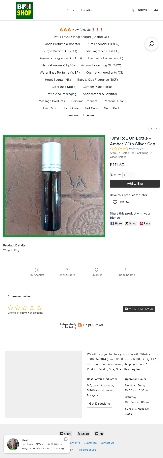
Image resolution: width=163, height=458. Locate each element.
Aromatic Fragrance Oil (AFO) (61, 58)
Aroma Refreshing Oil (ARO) (101, 65)
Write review (136, 149)
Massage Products (52, 101)
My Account (37, 274)
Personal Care (114, 101)
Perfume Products (84, 101)
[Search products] (151, 44)
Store (71, 10)
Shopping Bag (126, 274)
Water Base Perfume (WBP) (60, 72)
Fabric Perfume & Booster (62, 44)
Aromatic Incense (81, 115)
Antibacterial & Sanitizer (100, 94)
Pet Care (91, 108)
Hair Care (49, 108)
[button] (122, 202)
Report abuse (87, 449)
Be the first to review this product (25, 312)
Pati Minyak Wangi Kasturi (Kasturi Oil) (81, 37)
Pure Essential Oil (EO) (103, 44)
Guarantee (90, 443)
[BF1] (24, 10)
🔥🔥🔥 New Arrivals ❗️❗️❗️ (81, 30)
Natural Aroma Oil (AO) (58, 65)
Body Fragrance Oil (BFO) (101, 51)
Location (87, 10)
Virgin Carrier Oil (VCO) (60, 51)
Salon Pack (112, 108)
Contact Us (107, 443)
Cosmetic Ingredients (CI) (104, 72)
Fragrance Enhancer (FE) (105, 58)
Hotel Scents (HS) (58, 79)
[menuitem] (151, 129)
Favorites (96, 274)
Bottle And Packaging (61, 94)
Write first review (140, 309)
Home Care (71, 108)
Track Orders (66, 274)
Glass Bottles (118, 156)
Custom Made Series (98, 87)
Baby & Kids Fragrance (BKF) (97, 79)
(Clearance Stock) (63, 87)
